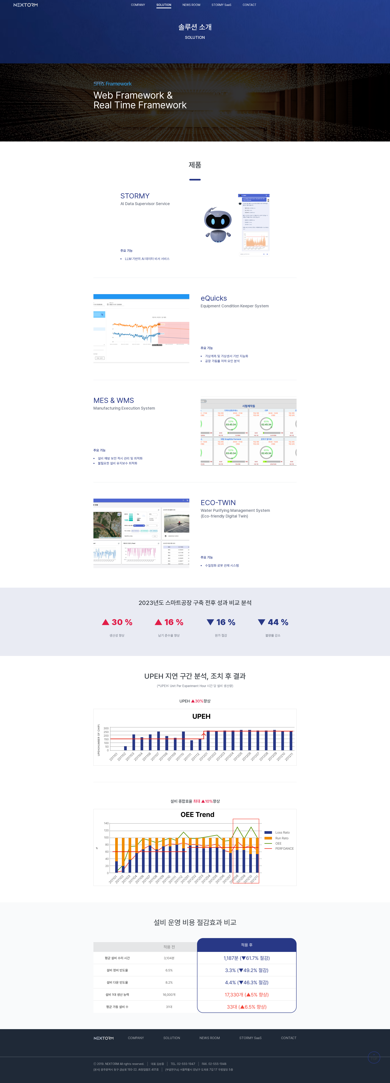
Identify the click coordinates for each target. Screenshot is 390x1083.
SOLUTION (163, 5)
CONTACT (249, 5)
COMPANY (138, 5)
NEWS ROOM (191, 5)
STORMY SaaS (221, 5)
